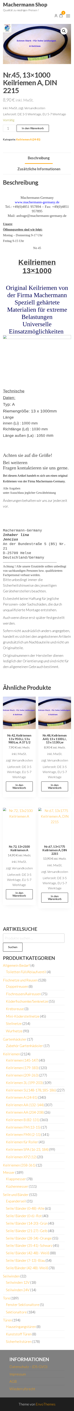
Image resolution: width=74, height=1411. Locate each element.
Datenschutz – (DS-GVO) (28, 1366)
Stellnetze (14, 1023)
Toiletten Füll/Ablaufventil (26, 972)
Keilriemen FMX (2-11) (23, 1134)
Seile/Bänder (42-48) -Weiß (27, 1268)
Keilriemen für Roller (22, 1142)
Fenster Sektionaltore (22, 1304)
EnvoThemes (45, 1404)
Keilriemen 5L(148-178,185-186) (31, 1090)
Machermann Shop (25, 4)
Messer (9, 1172)
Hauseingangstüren (21, 1326)
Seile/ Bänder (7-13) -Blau (25, 1260)
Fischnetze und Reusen (20, 980)
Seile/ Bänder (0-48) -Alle (25, 1208)
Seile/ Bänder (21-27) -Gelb (27, 1231)
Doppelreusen (17, 986)
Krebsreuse (15, 1009)
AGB (13, 1381)
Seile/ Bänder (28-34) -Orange (29, 1238)
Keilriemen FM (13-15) (23, 1127)
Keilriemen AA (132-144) (25, 1105)
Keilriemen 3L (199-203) (24, 1082)
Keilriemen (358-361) (19, 1165)
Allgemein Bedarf (16, 965)
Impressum (17, 1374)
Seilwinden (11, 1276)
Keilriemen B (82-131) (22, 1120)
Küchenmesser (17, 1186)
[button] (68, 16)
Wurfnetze (14, 1031)
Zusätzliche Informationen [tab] (38, 169)
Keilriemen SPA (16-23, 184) (27, 1149)
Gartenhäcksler (14, 1039)
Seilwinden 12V (18, 1282)
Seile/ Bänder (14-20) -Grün (27, 1223)
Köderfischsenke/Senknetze (27, 1001)
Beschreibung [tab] (39, 158)
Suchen (12, 947)
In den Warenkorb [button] (19, 786)
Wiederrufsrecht (22, 1389)
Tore (6, 1298)
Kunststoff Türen (19, 1334)
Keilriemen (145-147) (22, 1060)
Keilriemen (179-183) (22, 1068)
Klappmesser (16, 1179)
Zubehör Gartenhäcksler (24, 1046)
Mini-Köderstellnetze (22, 1016)
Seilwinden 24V (18, 1290)
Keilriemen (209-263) (22, 1075)
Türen (7, 1320)
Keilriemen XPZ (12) (21, 1157)
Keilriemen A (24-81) (28, 139)
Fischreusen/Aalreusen (23, 994)
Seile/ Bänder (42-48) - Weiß (27, 1253)
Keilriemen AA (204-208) (25, 1112)
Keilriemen (11, 1054)
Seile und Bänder (16, 1194)
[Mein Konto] (56, 15)
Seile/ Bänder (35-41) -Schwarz (29, 1245)
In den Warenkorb (33, 128)
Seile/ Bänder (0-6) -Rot (24, 1216)
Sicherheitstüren (18, 1341)
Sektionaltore (16, 1312)
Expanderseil (16, 1201)
